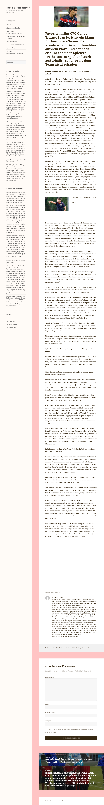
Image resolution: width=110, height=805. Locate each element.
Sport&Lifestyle (11, 48)
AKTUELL (9, 25)
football (8, 296)
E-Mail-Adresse (51, 713)
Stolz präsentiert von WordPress (55, 801)
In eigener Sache (11, 41)
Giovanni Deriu (64, 648)
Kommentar (50, 677)
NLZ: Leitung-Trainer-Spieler (15, 45)
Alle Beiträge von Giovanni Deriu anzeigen (65, 636)
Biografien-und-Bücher (13, 28)
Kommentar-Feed (11, 324)
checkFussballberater (18, 7)
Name (47, 704)
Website (48, 721)
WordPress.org (11, 327)
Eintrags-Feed (10, 321)
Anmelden (9, 318)
